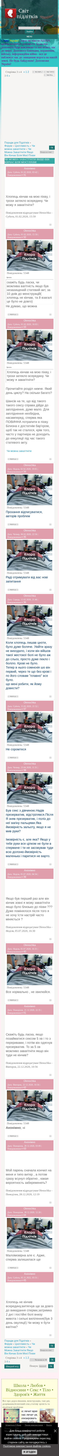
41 (24, 1012)
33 (24, 327)
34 (24, 471)
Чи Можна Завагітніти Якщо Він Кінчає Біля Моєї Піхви (19, 152)
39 (24, 877)
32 (24, 237)
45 (24, 1280)
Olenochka (30, 230)
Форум (8, 145)
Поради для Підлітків (16, 142)
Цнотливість (22, 145)
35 (24, 537)
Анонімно (29, 168)
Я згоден (29, 1452)
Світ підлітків (26, 13)
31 (24, 175)
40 (24, 951)
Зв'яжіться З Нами (13, 1425)
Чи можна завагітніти (19, 451)
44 (24, 1215)
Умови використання (34, 1425)
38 (24, 770)
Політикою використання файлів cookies (27, 1446)
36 (24, 602)
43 (24, 1148)
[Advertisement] (29, 109)
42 (24, 1087)
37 (24, 709)
